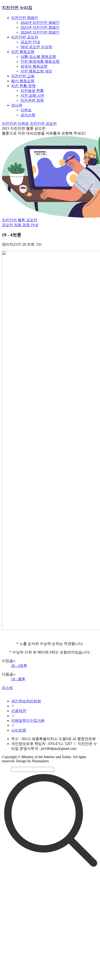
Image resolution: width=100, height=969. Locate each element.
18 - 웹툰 (18, 679)
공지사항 (27, 115)
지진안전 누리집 (17, 7)
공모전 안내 (30, 42)
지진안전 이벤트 (15, 123)
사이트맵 (18, 730)
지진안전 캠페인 (24, 18)
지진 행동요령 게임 (36, 71)
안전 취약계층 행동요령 (40, 61)
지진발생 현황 (32, 91)
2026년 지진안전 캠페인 (40, 23)
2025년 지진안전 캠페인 (40, 27)
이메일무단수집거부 (28, 720)
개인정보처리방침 (26, 701)
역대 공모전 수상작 (36, 47)
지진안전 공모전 (24, 37)
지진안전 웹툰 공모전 (19, 220)
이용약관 (18, 711)
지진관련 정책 (32, 100)
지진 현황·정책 (23, 86)
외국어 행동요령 (33, 66)
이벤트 (26, 110)
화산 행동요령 (22, 81)
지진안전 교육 (22, 76)
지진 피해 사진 (32, 95)
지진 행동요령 (22, 52)
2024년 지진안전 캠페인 (40, 32)
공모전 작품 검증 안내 (20, 225)
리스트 (7, 688)
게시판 (16, 105)
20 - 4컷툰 (19, 666)
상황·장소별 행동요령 (38, 57)
